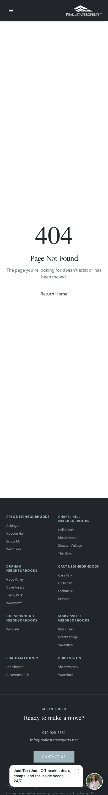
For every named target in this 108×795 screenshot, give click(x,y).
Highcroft (65, 583)
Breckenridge (68, 637)
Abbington (13, 525)
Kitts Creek (66, 629)
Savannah (65, 645)
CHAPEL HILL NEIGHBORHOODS (73, 518)
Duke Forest (15, 587)
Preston (63, 599)
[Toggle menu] (11, 10)
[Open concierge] (94, 781)
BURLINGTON (70, 658)
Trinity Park (14, 595)
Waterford (65, 675)
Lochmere (65, 591)
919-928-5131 (54, 732)
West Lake (13, 549)
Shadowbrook (68, 667)
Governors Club (17, 675)
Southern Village (70, 545)
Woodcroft (13, 603)
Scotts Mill (13, 541)
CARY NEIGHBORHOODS (78, 566)
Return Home (54, 294)
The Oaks (65, 553)
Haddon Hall (15, 533)
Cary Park (65, 575)
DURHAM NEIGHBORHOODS (21, 568)
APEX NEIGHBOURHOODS (28, 516)
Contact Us (54, 756)
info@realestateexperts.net (54, 739)
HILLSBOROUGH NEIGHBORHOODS (21, 618)
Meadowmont (68, 537)
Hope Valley (15, 579)
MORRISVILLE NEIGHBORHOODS (73, 618)
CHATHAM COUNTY (22, 658)
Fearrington (14, 667)
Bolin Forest (66, 530)
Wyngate (12, 629)
